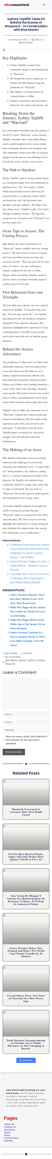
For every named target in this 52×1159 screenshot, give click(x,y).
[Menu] (44, 5)
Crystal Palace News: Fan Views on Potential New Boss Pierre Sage (26, 998)
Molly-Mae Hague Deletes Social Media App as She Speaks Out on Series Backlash (27, 624)
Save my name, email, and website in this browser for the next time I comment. (26, 740)
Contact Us (10, 1127)
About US (9, 1124)
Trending (40, 660)
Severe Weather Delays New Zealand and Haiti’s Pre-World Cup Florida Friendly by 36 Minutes (25, 952)
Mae (7, 660)
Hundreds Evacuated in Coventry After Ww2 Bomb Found (26, 812)
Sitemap (8, 1140)
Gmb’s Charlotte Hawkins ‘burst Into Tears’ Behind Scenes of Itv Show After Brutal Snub (27, 599)
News (7, 1135)
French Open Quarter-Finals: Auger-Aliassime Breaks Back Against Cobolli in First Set (26, 857)
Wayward (10, 663)
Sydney (22, 660)
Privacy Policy (11, 1138)
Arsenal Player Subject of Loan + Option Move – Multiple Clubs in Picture (29, 565)
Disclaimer (9, 1129)
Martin (14, 660)
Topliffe (31, 660)
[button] (26, 1060)
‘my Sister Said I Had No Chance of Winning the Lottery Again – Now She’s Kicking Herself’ (29, 578)
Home (7, 1132)
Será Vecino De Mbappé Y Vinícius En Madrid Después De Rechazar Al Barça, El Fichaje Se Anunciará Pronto (26, 900)
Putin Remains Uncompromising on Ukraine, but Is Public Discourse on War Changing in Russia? (26, 1044)
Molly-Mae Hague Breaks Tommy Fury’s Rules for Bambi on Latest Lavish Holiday (28, 611)
